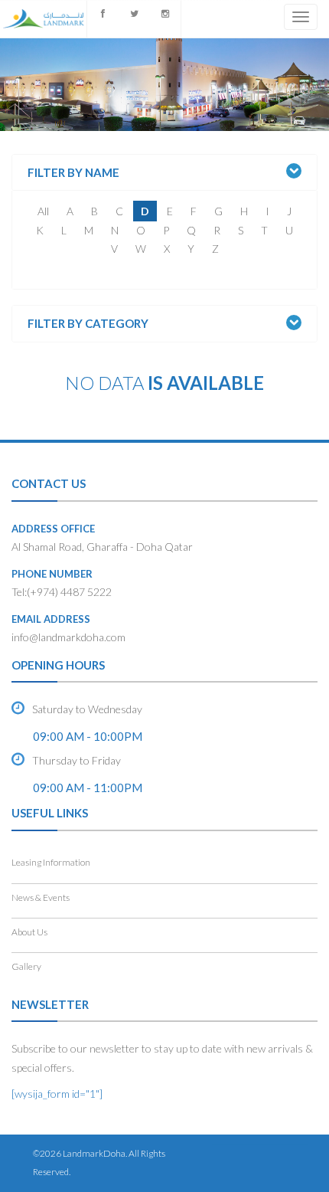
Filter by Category (88, 323)
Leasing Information (50, 862)
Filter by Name (73, 172)
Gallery (26, 966)
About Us (29, 932)
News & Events (40, 897)
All (43, 211)
